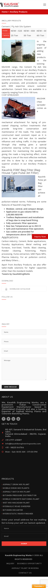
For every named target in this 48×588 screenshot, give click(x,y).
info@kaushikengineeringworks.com (23, 444)
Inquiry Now (40, 236)
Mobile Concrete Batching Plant (21, 499)
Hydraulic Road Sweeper (16, 506)
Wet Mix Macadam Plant (16, 503)
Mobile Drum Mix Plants (16, 488)
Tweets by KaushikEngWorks (16, 274)
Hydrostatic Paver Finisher (18, 514)
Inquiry (10, 564)
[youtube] (18, 419)
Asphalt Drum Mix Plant (16, 484)
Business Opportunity (29, 564)
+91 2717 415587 (13, 440)
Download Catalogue (20, 289)
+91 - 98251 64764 (14, 447)
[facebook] (3, 419)
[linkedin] (13, 419)
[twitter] (8, 419)
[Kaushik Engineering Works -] (24, 4)
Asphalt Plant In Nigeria (25, 568)
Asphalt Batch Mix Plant (16, 492)
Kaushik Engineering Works (18, 555)
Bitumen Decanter (13, 510)
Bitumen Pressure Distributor (19, 495)
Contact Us (25, 573)
